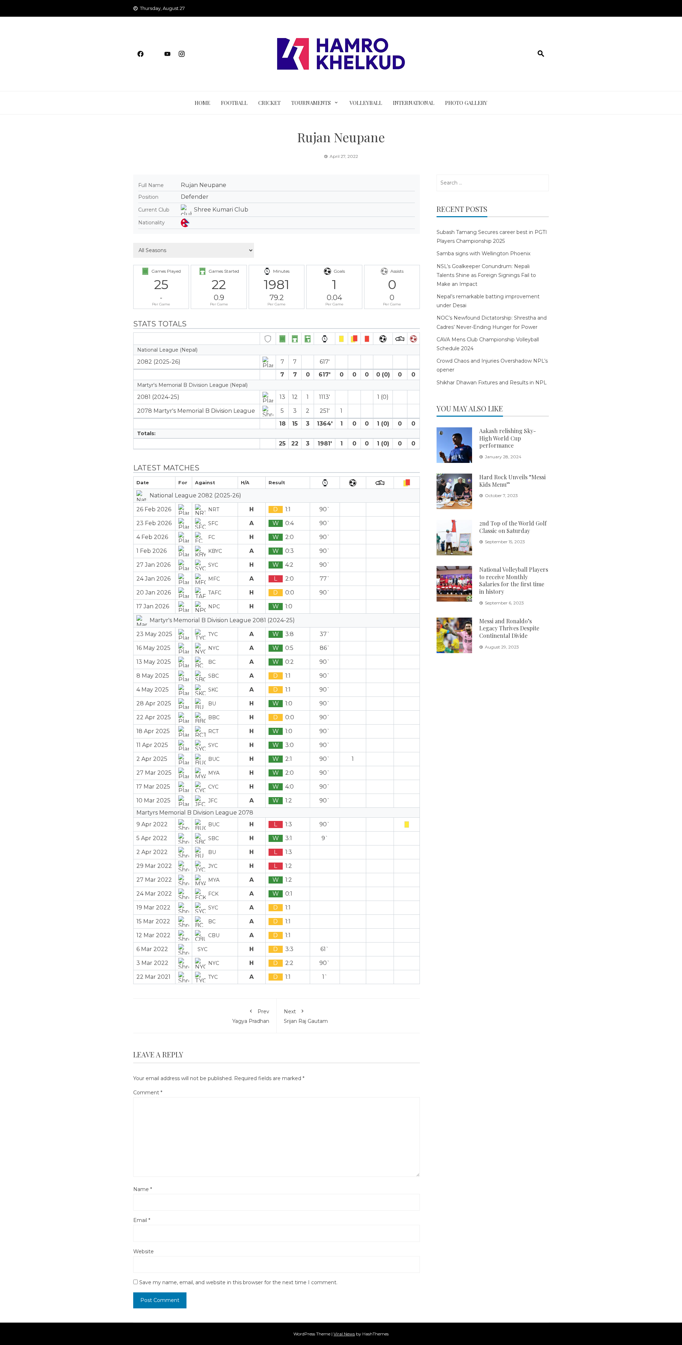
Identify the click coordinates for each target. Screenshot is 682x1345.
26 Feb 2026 (153, 509)
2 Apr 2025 (151, 759)
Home (202, 102)
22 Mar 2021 (153, 976)
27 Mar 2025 (154, 772)
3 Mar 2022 (152, 963)
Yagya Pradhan (250, 1016)
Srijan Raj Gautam (306, 1016)
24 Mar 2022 (154, 893)
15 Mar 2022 (153, 921)
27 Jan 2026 (153, 564)
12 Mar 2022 (153, 935)
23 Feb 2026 (154, 523)
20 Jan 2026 (153, 592)
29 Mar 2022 (154, 866)
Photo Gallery (466, 102)
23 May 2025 (154, 634)
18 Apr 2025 (153, 731)
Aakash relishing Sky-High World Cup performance (507, 438)
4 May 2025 (152, 689)
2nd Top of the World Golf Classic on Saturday (513, 526)
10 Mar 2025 (153, 800)
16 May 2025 (153, 648)
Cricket (269, 102)
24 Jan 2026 (153, 578)
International (413, 102)
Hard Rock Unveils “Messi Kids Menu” (512, 480)
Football (234, 102)
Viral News (344, 1333)
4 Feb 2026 (152, 537)
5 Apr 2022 (151, 838)
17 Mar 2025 (153, 786)
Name (142, 1189)
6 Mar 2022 (152, 949)
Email (141, 1220)
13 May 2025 (153, 661)
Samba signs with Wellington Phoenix (483, 253)
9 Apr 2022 (152, 824)
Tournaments (311, 102)
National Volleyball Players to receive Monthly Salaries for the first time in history (513, 580)
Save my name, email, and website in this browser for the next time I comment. (238, 1282)
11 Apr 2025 (152, 745)
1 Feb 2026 (151, 551)
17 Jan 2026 (152, 606)
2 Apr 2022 (152, 852)
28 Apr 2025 (153, 703)
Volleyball (366, 102)
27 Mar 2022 (154, 879)
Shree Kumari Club (221, 209)
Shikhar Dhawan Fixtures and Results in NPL (492, 382)
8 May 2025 (152, 675)
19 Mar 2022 (153, 907)
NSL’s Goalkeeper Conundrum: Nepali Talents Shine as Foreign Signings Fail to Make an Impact (486, 275)
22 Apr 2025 (153, 717)
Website (143, 1251)
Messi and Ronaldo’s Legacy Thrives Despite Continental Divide (509, 628)
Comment (147, 1092)
